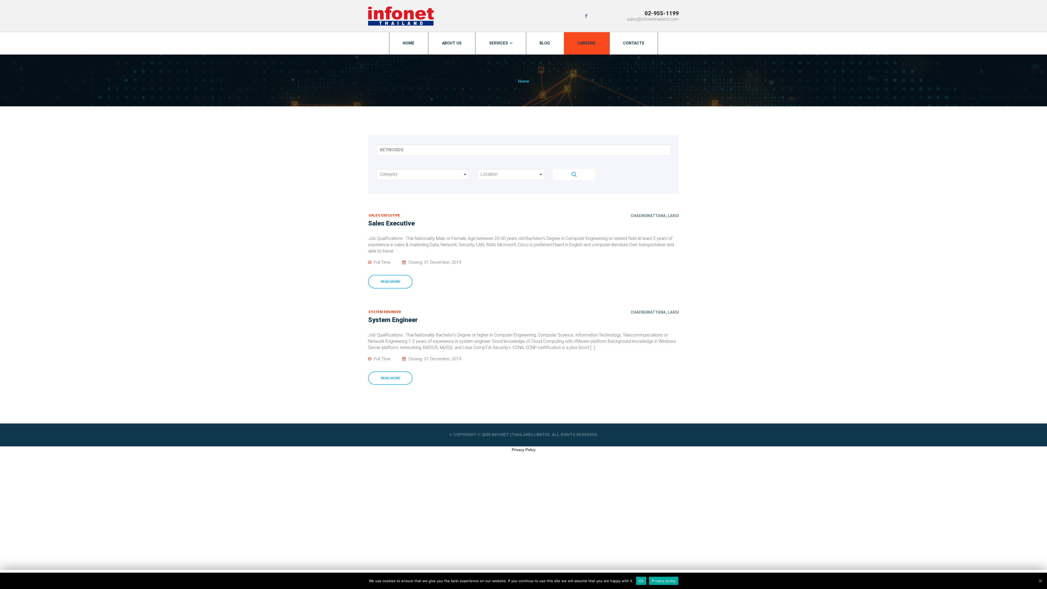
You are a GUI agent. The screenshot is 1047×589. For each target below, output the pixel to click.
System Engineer (384, 312)
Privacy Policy (523, 449)
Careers (586, 43)
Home (408, 43)
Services (498, 43)
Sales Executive (384, 215)
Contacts (633, 43)
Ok (641, 580)
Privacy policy (664, 580)
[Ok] (1040, 581)
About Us (452, 43)
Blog (545, 43)
